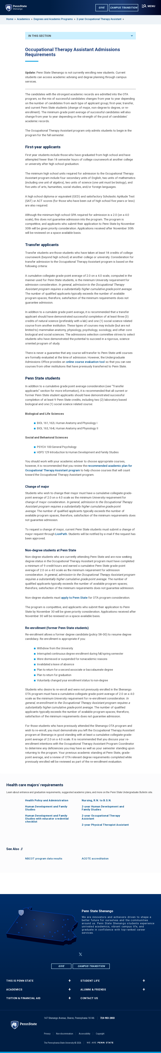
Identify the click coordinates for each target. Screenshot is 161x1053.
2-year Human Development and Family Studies (103, 808)
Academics (23, 19)
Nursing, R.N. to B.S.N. (96, 800)
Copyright (100, 1033)
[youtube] (96, 954)
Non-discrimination (64, 1033)
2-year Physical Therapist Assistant (105, 824)
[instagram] (73, 954)
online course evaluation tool (85, 362)
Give (101, 7)
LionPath (61, 534)
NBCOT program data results (43, 858)
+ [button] (69, 980)
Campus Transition (123, 7)
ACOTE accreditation (95, 858)
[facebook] (65, 954)
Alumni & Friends (93, 989)
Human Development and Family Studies (46, 808)
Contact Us (89, 998)
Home (9, 19)
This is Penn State (19, 980)
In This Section (39, 35)
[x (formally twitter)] (80, 954)
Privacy (47, 1033)
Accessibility (84, 1033)
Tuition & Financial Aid (23, 998)
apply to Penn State (74, 597)
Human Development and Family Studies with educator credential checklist (47, 818)
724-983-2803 (107, 1018)
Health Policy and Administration (46, 800)
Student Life (90, 980)
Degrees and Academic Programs (53, 19)
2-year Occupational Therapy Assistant (99, 19)
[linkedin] (88, 954)
